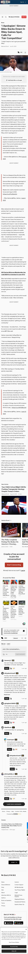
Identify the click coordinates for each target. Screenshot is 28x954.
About (3, 892)
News (2, 882)
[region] (14, 940)
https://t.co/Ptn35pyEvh (10, 194)
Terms (3, 903)
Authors (3, 897)
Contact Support (19, 884)
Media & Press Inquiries (18, 896)
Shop (2, 887)
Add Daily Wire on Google (15, 80)
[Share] (25, 52)
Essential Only (14, 946)
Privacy (3, 905)
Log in (23, 570)
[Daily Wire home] (14, 17)
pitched (18, 287)
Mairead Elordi (5, 46)
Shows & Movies (5, 884)
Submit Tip (14, 862)
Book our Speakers (6, 900)
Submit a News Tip (19, 904)
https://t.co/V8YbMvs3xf (19, 407)
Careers (17, 882)
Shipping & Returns (19, 899)
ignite (20, 362)
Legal (16, 892)
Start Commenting (14, 565)
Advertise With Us (6, 895)
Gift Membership (19, 887)
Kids (2, 890)
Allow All (14, 951)
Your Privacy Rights (20, 890)
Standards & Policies (20, 901)
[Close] (26, 929)
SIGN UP (24, 16)
